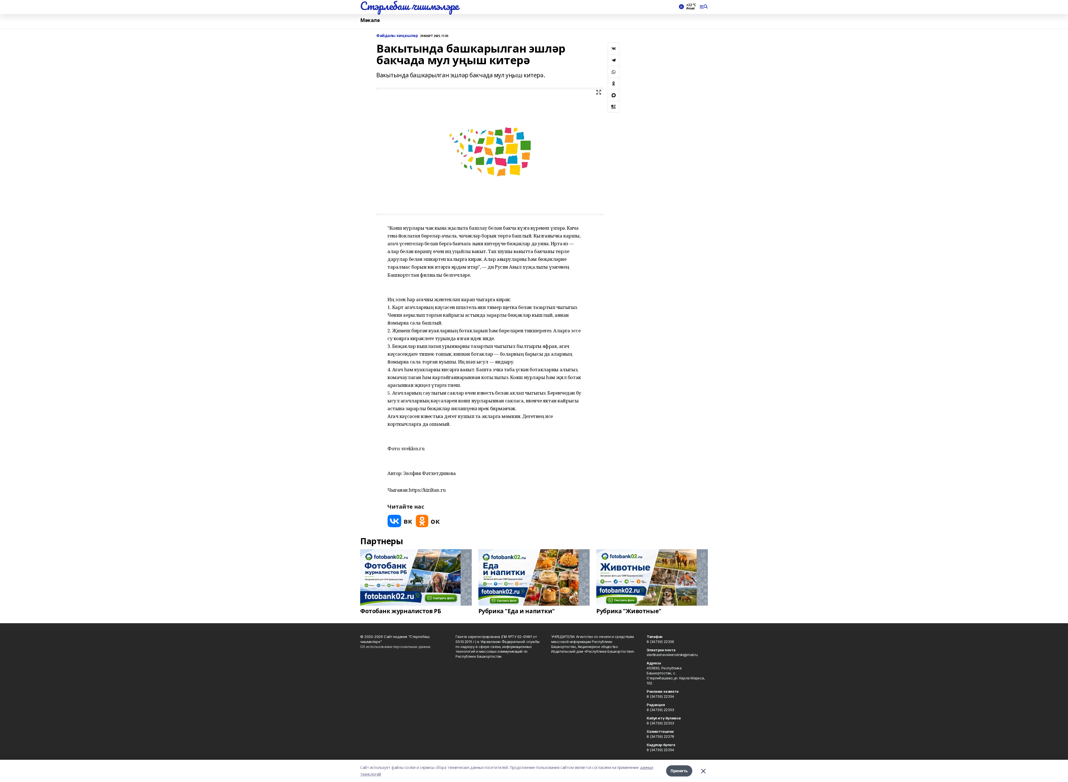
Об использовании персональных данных (395, 646)
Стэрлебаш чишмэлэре (409, 5)
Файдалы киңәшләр (397, 35)
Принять (679, 770)
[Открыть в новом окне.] (399, 521)
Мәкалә (370, 20)
